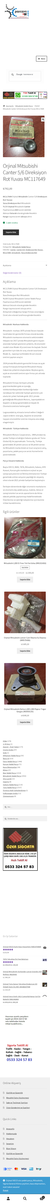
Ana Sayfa (9, 106)
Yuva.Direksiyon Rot (29, 253)
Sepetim (10, 1143)
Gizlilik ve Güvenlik (14, 1092)
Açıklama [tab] (7, 265)
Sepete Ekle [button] (25, 579)
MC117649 (7, 253)
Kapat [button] (5, 1190)
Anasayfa (10, 1128)
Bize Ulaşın (11, 1148)
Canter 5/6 (21, 250)
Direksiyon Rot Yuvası (34, 250)
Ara (25, 1198)
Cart (38, 1196)
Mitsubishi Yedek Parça (24, 106)
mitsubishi (16, 253)
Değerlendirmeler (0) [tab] (12, 273)
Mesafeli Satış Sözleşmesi (17, 1097)
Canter (13, 250)
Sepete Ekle (11, 232)
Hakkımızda (11, 1133)
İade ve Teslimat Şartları (17, 1102)
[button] (43, 119)
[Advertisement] (25, 44)
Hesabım (10, 1138)
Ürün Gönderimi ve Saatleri (18, 1107)
